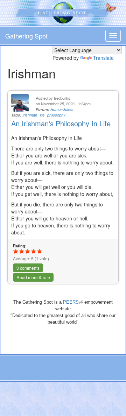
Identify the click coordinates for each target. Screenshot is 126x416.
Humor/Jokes (62, 109)
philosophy (56, 115)
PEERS (73, 302)
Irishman (29, 115)
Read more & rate (33, 277)
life (42, 115)
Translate (103, 57)
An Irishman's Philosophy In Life (61, 123)
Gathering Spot (26, 35)
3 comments (28, 268)
